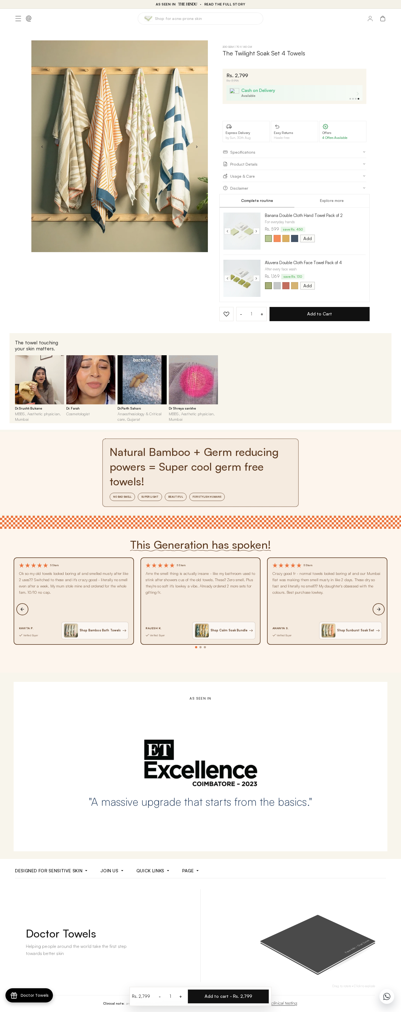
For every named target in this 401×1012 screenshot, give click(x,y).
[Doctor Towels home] (29, 19)
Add (307, 238)
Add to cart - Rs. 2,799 (228, 996)
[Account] (370, 19)
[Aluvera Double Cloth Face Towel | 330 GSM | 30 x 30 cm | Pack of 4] (242, 278)
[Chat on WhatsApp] (386, 996)
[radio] (268, 238)
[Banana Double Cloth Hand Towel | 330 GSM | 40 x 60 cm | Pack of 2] (242, 231)
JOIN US (109, 870)
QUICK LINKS (150, 870)
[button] (18, 19)
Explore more (332, 200)
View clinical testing (279, 1003)
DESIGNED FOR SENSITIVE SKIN (48, 870)
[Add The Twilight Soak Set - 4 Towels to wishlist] (226, 314)
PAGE (188, 870)
